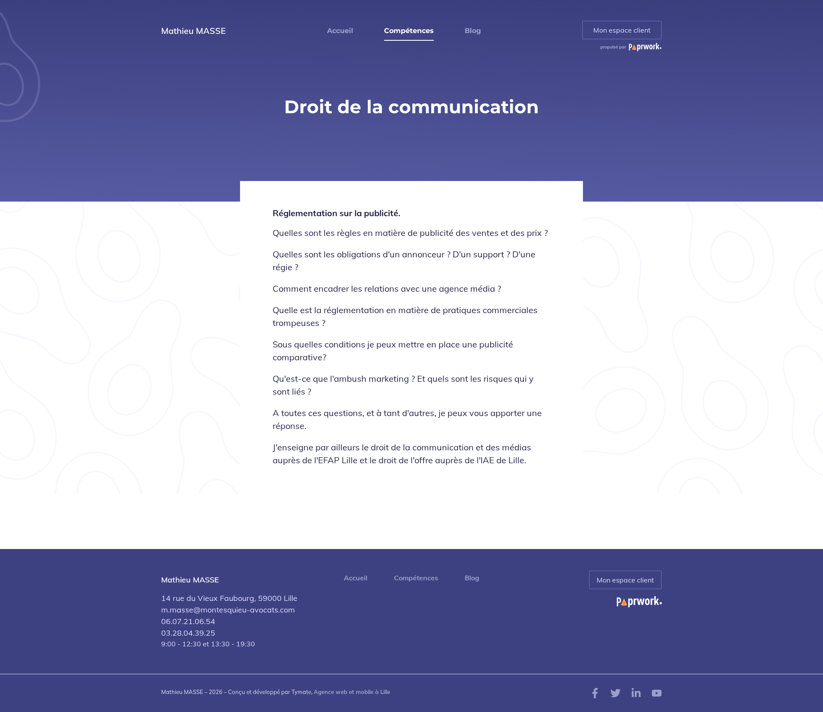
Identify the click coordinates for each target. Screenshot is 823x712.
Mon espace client (622, 30)
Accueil (355, 578)
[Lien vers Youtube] (657, 692)
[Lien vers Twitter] (615, 692)
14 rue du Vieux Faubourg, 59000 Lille (229, 598)
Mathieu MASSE (193, 30)
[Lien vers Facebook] (595, 692)
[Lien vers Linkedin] (636, 692)
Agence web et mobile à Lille (352, 691)
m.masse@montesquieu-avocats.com (228, 610)
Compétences (416, 578)
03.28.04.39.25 (188, 633)
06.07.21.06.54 (188, 621)
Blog (472, 578)
